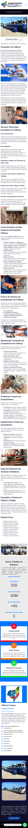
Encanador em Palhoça (10, 101)
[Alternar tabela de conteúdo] (20, 39)
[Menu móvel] (26, 4)
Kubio (21, 825)
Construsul (23, 43)
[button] (25, 825)
